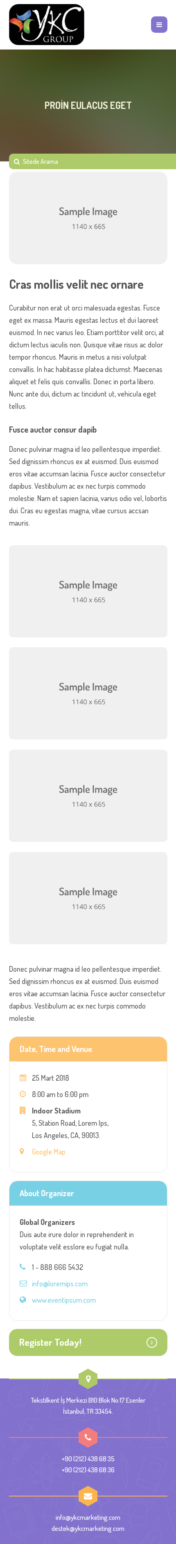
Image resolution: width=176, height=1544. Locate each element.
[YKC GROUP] (47, 24)
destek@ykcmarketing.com (88, 1528)
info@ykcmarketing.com (88, 1517)
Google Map (48, 1151)
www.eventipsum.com (64, 1299)
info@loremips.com (60, 1283)
